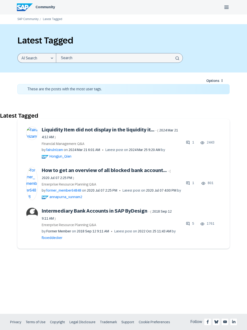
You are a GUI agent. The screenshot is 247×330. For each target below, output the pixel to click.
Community (45, 7)
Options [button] (212, 81)
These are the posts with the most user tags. (64, 89)
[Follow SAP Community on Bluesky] (216, 322)
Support (127, 322)
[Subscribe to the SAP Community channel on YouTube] (225, 322)
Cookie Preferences (154, 322)
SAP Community (28, 19)
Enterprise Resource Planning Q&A (69, 184)
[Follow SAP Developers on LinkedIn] (234, 322)
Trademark (108, 322)
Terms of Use (36, 322)
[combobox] (119, 58)
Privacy (15, 322)
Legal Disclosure (82, 322)
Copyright (57, 322)
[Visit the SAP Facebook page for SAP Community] (208, 322)
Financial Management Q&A (63, 144)
